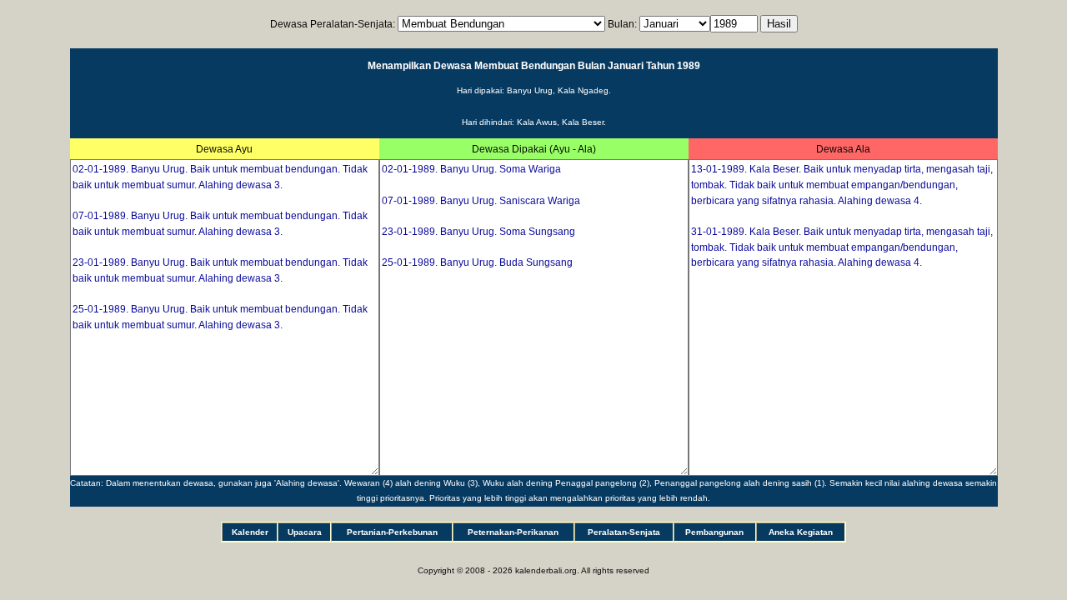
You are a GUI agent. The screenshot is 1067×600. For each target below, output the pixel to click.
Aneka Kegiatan (801, 532)
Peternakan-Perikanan (513, 532)
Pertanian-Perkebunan (392, 532)
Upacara (305, 532)
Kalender (250, 532)
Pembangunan (714, 532)
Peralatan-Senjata (624, 532)
